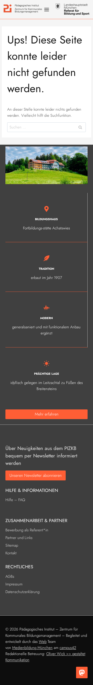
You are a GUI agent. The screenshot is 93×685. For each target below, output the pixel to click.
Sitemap (11, 545)
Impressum (14, 584)
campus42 (68, 647)
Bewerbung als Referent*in (26, 530)
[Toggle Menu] (46, 9)
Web (42, 641)
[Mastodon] (82, 672)
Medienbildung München (32, 647)
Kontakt (10, 553)
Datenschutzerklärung (22, 591)
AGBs (9, 576)
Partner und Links (19, 537)
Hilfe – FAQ (15, 499)
